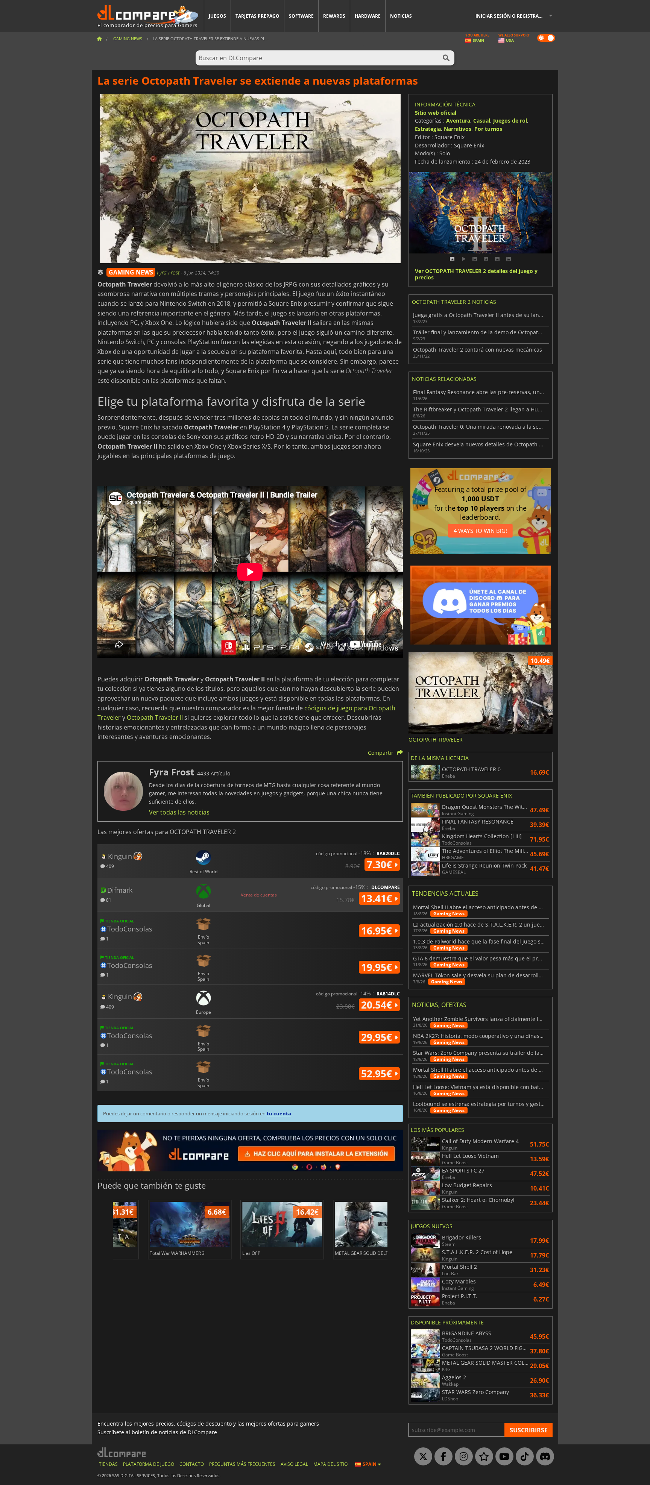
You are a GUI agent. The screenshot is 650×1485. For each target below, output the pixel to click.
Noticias (401, 16)
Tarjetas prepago (257, 16)
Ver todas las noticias (179, 812)
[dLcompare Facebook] (441, 1456)
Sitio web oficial (435, 112)
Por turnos (488, 128)
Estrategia (428, 128)
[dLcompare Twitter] (421, 1456)
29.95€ (378, 1037)
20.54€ (378, 1004)
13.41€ (378, 898)
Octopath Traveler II (155, 717)
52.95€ (378, 1073)
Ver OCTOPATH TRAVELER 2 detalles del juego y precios (476, 274)
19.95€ (378, 967)
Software (301, 16)
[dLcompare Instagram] (462, 1456)
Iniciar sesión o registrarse (511, 16)
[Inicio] (99, 38)
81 (108, 900)
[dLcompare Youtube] (502, 1456)
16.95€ (378, 930)
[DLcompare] (122, 1452)
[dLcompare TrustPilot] (482, 1456)
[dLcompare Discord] (543, 1456)
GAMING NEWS (131, 272)
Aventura (458, 120)
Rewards (334, 16)
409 (109, 866)
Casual (481, 120)
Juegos (217, 16)
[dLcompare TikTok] (522, 1456)
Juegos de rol (510, 120)
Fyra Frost (169, 272)
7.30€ (381, 864)
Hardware (368, 16)
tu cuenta (279, 1113)
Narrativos (457, 128)
